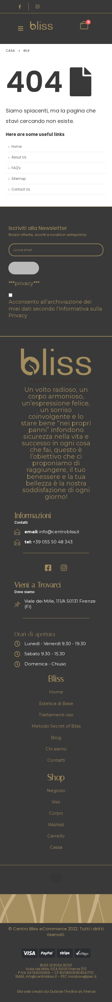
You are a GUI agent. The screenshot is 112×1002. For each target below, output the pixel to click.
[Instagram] (37, 6)
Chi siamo (56, 749)
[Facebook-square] (48, 567)
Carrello (56, 836)
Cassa (56, 847)
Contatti (56, 760)
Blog (56, 737)
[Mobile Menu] (20, 28)
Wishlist (56, 824)
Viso (56, 801)
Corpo (56, 813)
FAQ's (16, 168)
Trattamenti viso (56, 714)
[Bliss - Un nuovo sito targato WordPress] (41, 26)
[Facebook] (20, 6)
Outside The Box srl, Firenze (72, 991)
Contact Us (20, 189)
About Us (18, 157)
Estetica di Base (56, 703)
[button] (56, 878)
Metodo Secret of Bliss (56, 726)
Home (16, 146)
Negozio (56, 790)
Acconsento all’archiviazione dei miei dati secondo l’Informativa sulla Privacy (55, 308)
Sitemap (18, 178)
